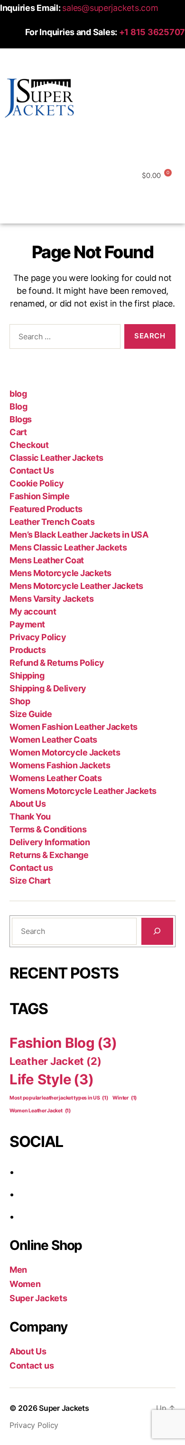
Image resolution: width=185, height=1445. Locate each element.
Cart (18, 432)
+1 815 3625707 (152, 32)
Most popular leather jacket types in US (58, 1098)
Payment (27, 624)
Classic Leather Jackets (56, 458)
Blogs (20, 419)
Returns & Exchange (48, 855)
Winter (124, 1098)
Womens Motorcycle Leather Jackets (83, 791)
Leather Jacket (55, 1061)
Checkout (28, 445)
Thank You (30, 816)
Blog (18, 406)
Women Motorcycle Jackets (64, 752)
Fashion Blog (63, 1043)
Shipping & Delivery (47, 688)
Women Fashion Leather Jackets (73, 727)
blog (18, 394)
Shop (19, 701)
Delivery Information (49, 842)
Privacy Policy (37, 637)
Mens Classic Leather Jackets (68, 547)
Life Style (51, 1079)
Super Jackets (38, 1298)
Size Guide (30, 714)
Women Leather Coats (53, 740)
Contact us (31, 868)
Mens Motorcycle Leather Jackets (76, 586)
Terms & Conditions (47, 829)
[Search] (157, 931)
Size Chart (29, 881)
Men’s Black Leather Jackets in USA (78, 535)
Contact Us (31, 470)
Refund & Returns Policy (56, 663)
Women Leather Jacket (40, 1111)
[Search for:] (63, 338)
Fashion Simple (39, 496)
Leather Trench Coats (51, 522)
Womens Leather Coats (55, 778)
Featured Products (46, 509)
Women (25, 1284)
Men (18, 1270)
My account (32, 611)
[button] (92, 140)
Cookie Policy (36, 483)
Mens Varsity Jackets (51, 599)
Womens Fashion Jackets (59, 765)
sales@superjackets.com (110, 8)
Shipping (26, 676)
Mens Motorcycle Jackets (60, 573)
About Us (27, 804)
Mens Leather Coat (46, 560)
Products (27, 650)
